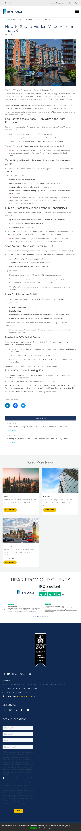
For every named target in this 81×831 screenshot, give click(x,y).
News (7, 19)
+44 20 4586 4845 (30, 688)
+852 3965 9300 (13, 688)
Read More (10, 510)
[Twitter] (25, 405)
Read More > (12, 431)
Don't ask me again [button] (45, 828)
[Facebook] (17, 405)
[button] (33, 616)
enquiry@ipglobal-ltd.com (17, 692)
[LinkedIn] (9, 405)
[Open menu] (77, 11)
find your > (21, 696)
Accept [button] (33, 828)
